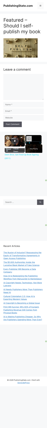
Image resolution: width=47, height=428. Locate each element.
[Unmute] (29, 142)
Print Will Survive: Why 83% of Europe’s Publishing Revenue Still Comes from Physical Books (21, 310)
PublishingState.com (18, 5)
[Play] (26, 142)
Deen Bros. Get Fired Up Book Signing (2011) (15, 138)
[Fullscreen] (40, 142)
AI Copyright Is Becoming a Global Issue (21, 303)
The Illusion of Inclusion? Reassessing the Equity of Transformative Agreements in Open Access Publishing (22, 255)
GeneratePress (23, 383)
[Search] (40, 202)
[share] (21, 137)
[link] (7, 138)
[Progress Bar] (33, 141)
